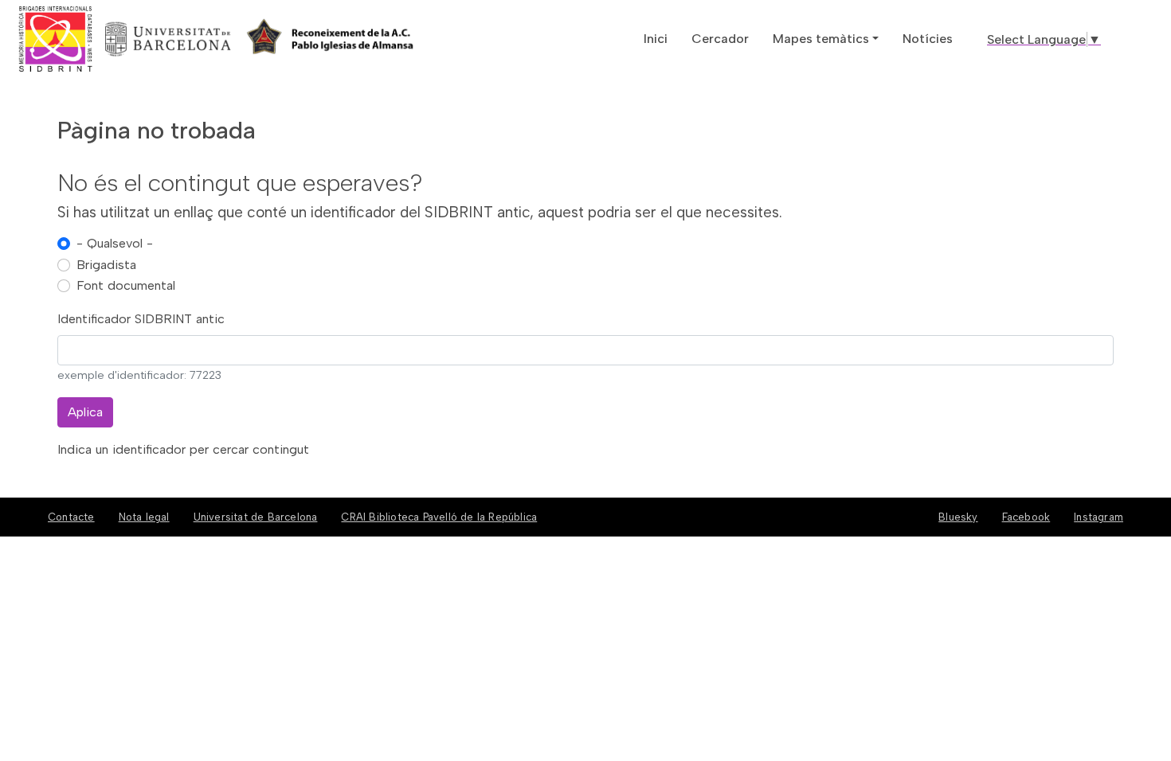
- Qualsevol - (114, 243)
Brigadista (106, 264)
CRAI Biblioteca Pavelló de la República (439, 517)
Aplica (85, 412)
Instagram (1098, 517)
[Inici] (113, 39)
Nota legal (144, 517)
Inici (656, 38)
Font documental (125, 285)
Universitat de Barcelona (256, 517)
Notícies (928, 38)
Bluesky (957, 517)
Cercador (720, 38)
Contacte (71, 517)
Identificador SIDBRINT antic (141, 318)
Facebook (1026, 517)
